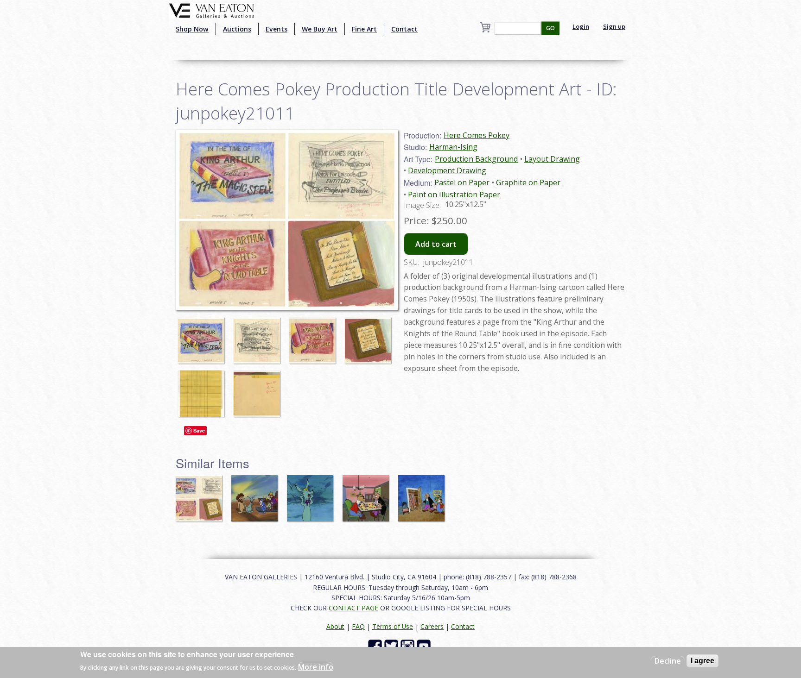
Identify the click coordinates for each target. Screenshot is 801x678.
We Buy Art (319, 29)
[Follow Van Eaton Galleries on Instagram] (408, 645)
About (335, 626)
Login (580, 26)
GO (550, 28)
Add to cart (436, 244)
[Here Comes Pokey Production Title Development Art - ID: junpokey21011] (203, 336)
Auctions (237, 29)
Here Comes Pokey (476, 135)
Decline (668, 661)
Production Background (476, 159)
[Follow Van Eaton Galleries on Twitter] (392, 645)
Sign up (614, 26)
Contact (404, 29)
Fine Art (364, 29)
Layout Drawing (552, 159)
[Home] (211, 10)
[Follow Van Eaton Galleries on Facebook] (376, 645)
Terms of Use (392, 626)
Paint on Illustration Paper (454, 194)
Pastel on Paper (462, 182)
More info (315, 667)
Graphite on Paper (528, 182)
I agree (702, 661)
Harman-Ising (453, 147)
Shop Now (192, 29)
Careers (432, 626)
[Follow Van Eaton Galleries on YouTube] (425, 645)
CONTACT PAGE (353, 607)
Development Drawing (447, 170)
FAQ (358, 626)
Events (276, 29)
